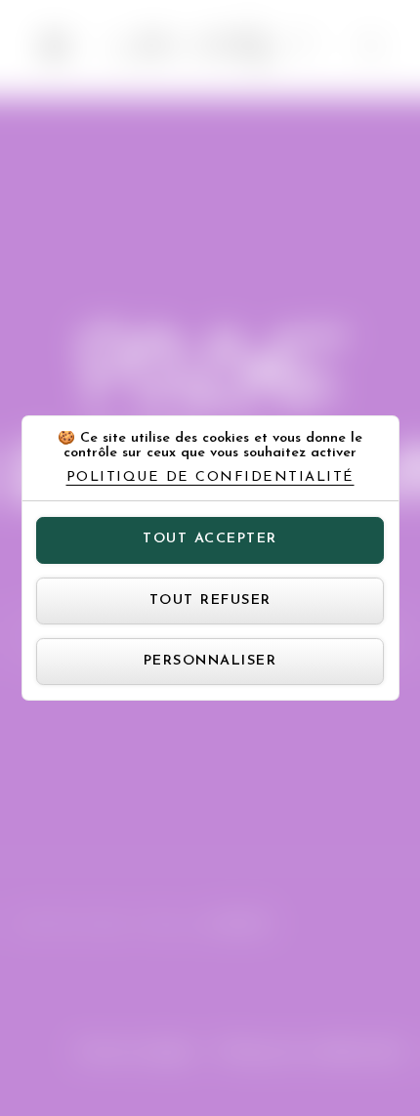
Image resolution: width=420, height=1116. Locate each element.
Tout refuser (210, 600)
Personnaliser (210, 661)
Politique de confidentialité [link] (210, 478)
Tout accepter (210, 539)
